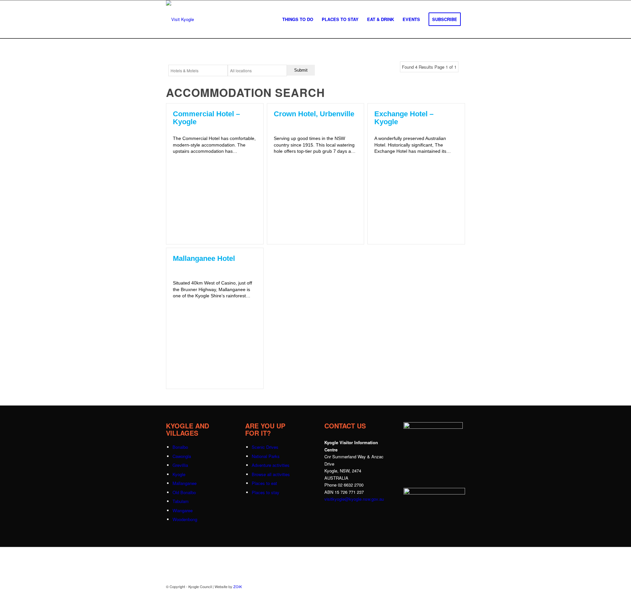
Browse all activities (271, 474)
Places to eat (264, 483)
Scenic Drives (265, 447)
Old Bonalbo (184, 492)
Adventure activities (271, 465)
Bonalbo (180, 447)
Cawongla (182, 456)
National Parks (266, 456)
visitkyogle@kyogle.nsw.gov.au (354, 499)
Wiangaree (183, 510)
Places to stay (265, 492)
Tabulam (181, 501)
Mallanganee (185, 483)
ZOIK (237, 586)
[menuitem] (297, 19)
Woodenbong (185, 519)
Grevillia (180, 465)
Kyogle (179, 474)
